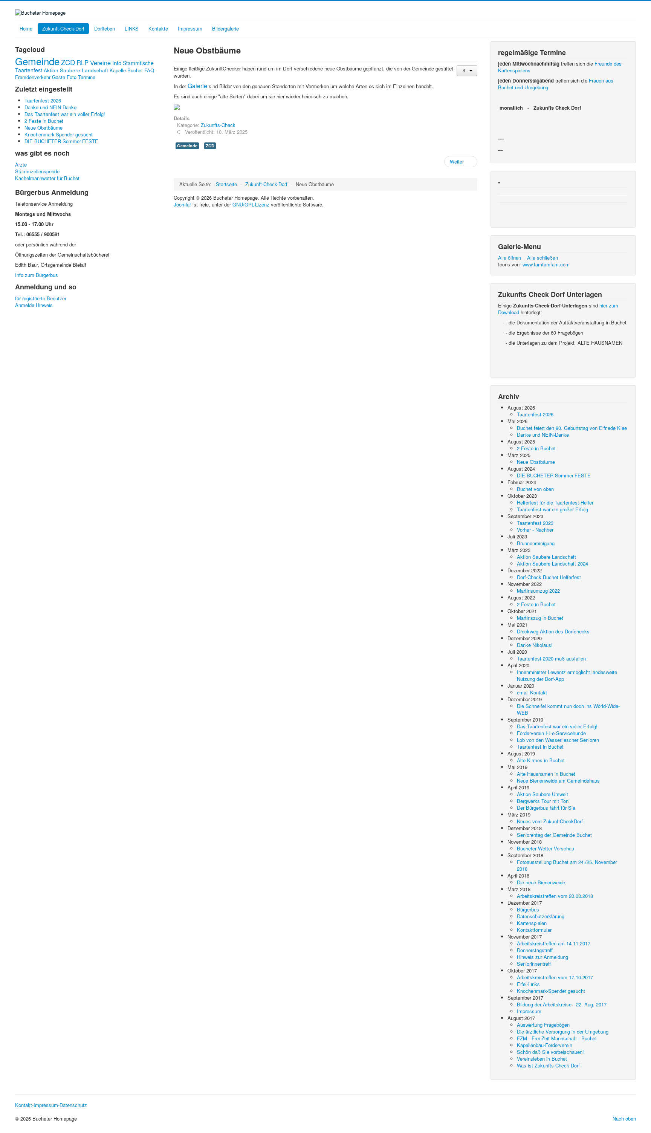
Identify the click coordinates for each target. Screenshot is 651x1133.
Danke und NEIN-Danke (543, 434)
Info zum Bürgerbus (36, 274)
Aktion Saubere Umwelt (542, 794)
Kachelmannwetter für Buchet (47, 178)
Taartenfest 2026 (535, 414)
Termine (86, 77)
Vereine (100, 62)
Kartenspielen (532, 923)
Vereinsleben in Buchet (542, 1058)
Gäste (58, 77)
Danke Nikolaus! (535, 644)
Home (26, 28)
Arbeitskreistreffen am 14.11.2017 (553, 943)
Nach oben (624, 1118)
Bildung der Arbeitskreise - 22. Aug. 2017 (562, 1004)
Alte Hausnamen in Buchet (546, 773)
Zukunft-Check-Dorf (63, 28)
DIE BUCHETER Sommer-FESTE (554, 475)
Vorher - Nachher (535, 529)
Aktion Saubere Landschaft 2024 (552, 563)
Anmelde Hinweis (34, 305)
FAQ (149, 70)
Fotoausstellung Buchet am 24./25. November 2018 (567, 865)
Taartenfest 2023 (535, 522)
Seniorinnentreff (534, 963)
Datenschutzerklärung (540, 916)
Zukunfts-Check (218, 124)
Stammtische (138, 63)
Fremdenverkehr (32, 77)
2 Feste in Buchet (536, 448)
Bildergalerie (225, 28)
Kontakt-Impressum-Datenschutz (51, 1105)
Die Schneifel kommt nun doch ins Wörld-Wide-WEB (568, 709)
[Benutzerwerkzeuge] (467, 70)
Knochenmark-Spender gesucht (551, 990)
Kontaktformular (534, 929)
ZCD (68, 62)
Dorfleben (104, 28)
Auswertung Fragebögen (543, 1024)
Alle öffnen (512, 257)
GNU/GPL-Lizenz (250, 204)
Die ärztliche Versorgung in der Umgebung (562, 1031)
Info (116, 63)
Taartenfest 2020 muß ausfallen (551, 658)
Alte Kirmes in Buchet (541, 760)
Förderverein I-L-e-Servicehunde (551, 733)
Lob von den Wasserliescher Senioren (558, 739)
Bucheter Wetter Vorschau (545, 848)
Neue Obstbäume (536, 461)
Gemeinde (37, 61)
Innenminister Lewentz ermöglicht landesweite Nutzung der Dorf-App (567, 675)
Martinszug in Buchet (540, 617)
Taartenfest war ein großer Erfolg (552, 509)
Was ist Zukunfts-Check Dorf (548, 1065)
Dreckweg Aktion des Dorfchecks (553, 631)
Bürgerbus (528, 909)
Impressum (190, 28)
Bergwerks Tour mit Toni (543, 800)
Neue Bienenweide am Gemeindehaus (558, 780)
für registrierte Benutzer (40, 298)
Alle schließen (542, 257)
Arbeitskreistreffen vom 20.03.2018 (555, 895)
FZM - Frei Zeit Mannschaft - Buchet (557, 1038)
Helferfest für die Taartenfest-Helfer (555, 502)
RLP (82, 62)
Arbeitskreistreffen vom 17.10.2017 (555, 977)
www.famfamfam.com (546, 264)
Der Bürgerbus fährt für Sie (546, 807)
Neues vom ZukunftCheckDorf (550, 821)
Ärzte (21, 164)
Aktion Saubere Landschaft (76, 70)
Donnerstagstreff (535, 950)
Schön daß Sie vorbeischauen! (550, 1051)
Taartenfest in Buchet (540, 746)
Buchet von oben (535, 488)
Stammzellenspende (37, 171)
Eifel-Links (528, 984)
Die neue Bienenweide (541, 882)
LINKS (132, 28)
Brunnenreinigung (536, 543)
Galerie (197, 85)
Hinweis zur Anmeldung (542, 956)
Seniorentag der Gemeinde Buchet (554, 834)
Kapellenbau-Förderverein (544, 1045)
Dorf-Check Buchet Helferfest (549, 577)
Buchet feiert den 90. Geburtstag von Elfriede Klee (572, 427)
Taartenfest (28, 70)
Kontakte (158, 28)
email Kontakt (532, 692)
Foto (71, 77)
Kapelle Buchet (126, 70)
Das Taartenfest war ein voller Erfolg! (557, 726)
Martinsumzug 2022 (538, 590)
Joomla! (182, 204)
